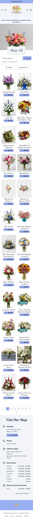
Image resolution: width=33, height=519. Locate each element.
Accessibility (18, 516)
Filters (10, 67)
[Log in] (27, 10)
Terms (6, 516)
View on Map (13, 435)
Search (28, 58)
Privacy (12, 516)
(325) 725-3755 (17, 1)
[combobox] (24, 67)
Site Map (26, 516)
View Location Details (21, 493)
